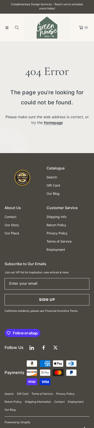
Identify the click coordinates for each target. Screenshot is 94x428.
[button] (7, 28)
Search (9, 393)
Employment (76, 401)
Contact (59, 401)
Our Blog (10, 409)
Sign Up (47, 299)
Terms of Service (42, 393)
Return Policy (13, 401)
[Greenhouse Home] (47, 27)
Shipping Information (38, 401)
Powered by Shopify (17, 422)
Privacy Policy (65, 393)
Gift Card (22, 393)
